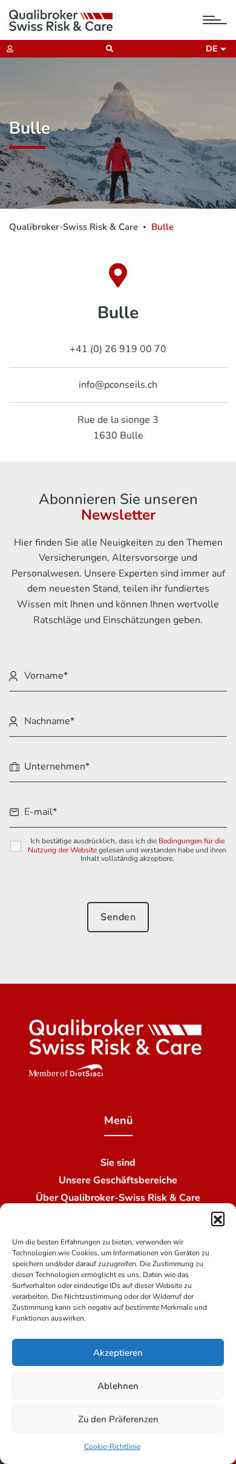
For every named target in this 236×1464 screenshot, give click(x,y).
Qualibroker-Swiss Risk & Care (73, 227)
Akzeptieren (118, 1353)
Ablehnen (118, 1386)
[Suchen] (106, 48)
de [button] (213, 48)
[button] (218, 1218)
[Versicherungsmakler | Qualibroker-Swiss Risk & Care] (61, 20)
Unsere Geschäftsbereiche (118, 1180)
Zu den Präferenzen (118, 1419)
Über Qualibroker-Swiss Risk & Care (118, 1197)
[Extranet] (6, 48)
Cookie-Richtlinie (112, 1446)
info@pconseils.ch (118, 384)
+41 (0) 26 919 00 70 (118, 349)
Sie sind (118, 1162)
